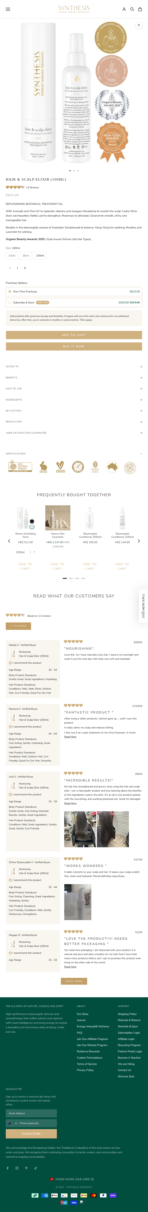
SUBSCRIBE (31, 1134)
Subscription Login (129, 1032)
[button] (22, 188)
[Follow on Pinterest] (26, 1168)
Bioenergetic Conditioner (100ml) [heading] (122, 535)
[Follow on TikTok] (36, 1168)
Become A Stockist (129, 1057)
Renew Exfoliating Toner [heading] (25, 535)
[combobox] (12, 1123)
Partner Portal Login (130, 1051)
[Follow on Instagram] (17, 1168)
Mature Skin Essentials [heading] (58, 535)
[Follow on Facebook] (7, 1168)
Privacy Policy (85, 1070)
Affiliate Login (126, 1039)
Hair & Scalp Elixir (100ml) (34, 656)
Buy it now (74, 346)
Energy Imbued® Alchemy (93, 1026)
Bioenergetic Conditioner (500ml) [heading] (90, 535)
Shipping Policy (127, 1014)
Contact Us (124, 1070)
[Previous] (9, 541)
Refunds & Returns (129, 1020)
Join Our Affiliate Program (92, 1039)
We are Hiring (126, 1064)
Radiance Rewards (88, 1051)
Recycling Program (129, 1045)
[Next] (138, 541)
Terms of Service (87, 1064)
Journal (81, 1020)
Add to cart (74, 335)
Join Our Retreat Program (92, 1045)
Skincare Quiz (126, 1076)
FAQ (79, 1032)
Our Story (82, 1014)
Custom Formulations (89, 1057)
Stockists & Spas (128, 1026)
